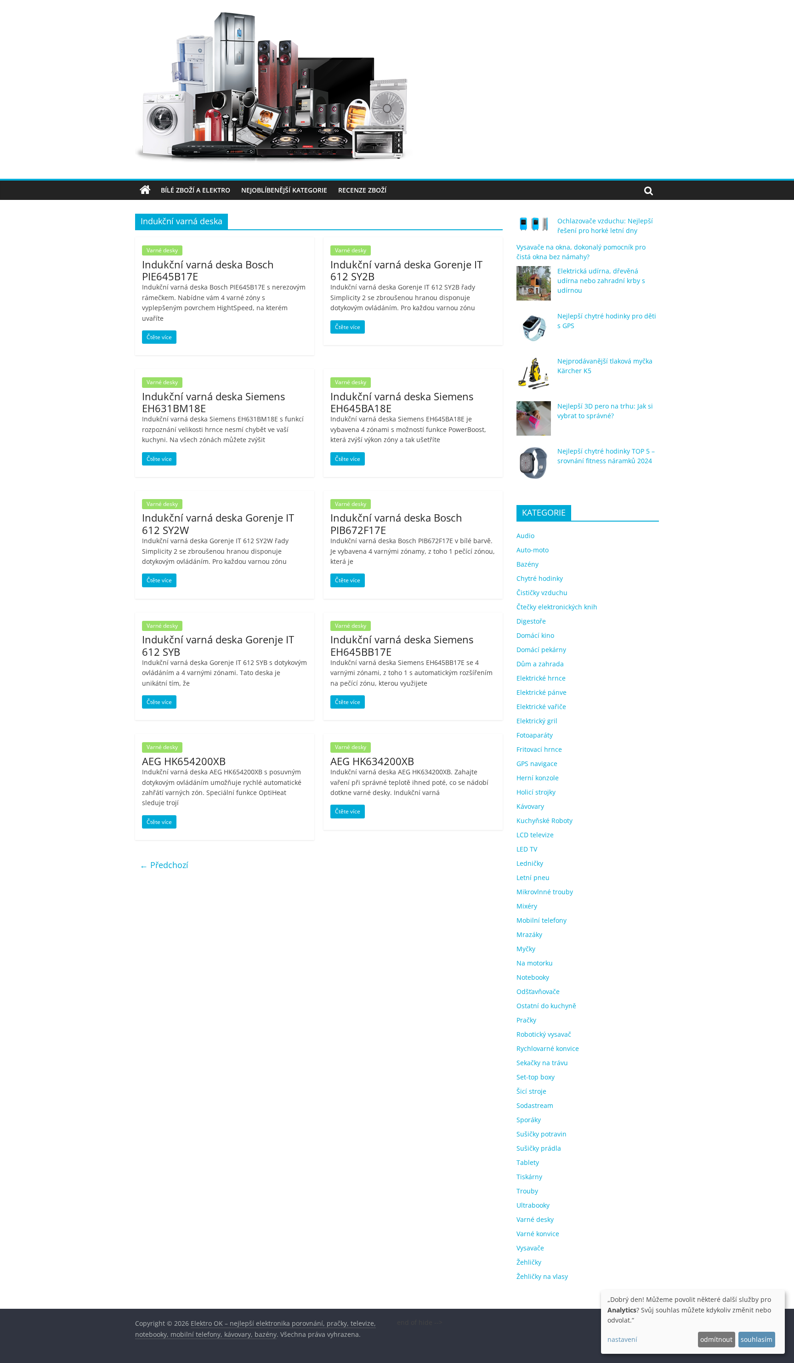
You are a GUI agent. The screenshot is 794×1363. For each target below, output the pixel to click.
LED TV (526, 849)
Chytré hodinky (539, 578)
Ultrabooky (533, 1205)
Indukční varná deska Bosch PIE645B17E (208, 270)
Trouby (527, 1191)
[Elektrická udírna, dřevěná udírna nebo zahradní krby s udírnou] (533, 287)
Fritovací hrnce (539, 749)
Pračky (526, 1020)
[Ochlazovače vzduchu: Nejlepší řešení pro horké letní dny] (533, 228)
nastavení (622, 1339)
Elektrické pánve (541, 692)
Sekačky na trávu (542, 1062)
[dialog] (693, 1322)
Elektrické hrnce (541, 678)
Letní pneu (533, 877)
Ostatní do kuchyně (546, 1005)
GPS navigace (536, 763)
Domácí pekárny (541, 649)
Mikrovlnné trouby (544, 891)
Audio (525, 535)
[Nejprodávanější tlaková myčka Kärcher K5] (533, 377)
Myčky (525, 948)
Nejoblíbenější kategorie (284, 190)
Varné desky (162, 250)
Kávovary (530, 806)
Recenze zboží (362, 190)
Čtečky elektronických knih (556, 606)
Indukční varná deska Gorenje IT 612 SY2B (406, 270)
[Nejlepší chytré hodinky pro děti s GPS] (533, 332)
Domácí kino (535, 635)
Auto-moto (532, 549)
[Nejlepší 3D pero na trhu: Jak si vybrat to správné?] (533, 422)
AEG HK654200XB (184, 761)
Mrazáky (529, 934)
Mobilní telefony (541, 920)
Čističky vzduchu (541, 592)
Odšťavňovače (538, 991)
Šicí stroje (531, 1091)
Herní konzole (537, 777)
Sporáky (528, 1119)
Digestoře (531, 621)
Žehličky (528, 1262)
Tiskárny (529, 1176)
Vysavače (530, 1248)
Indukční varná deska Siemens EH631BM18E (213, 402)
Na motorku (534, 963)
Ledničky (529, 863)
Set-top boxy (535, 1077)
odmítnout (716, 1339)
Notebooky (532, 977)
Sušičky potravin (541, 1134)
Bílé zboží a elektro (195, 190)
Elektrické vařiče (541, 706)
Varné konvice (537, 1233)
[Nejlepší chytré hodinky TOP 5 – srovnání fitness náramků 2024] (533, 467)
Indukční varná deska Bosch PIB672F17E (396, 523)
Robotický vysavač (543, 1034)
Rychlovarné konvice (547, 1048)
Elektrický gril (536, 720)
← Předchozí (164, 864)
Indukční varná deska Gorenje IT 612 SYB (218, 645)
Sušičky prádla (538, 1148)
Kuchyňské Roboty (544, 820)
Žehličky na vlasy (542, 1276)
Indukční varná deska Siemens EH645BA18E (401, 402)
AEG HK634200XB (372, 761)
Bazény (527, 564)
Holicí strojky (536, 792)
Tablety (527, 1162)
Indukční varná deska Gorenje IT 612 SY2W (218, 523)
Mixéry (526, 906)
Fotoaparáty (534, 735)
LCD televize (535, 834)
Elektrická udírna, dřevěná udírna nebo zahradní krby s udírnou (601, 281)
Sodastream (534, 1105)
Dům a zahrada (540, 663)
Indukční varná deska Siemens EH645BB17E (401, 645)
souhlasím (756, 1339)
